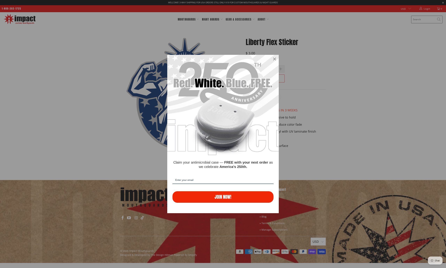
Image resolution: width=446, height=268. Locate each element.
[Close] (274, 59)
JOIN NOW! (223, 197)
